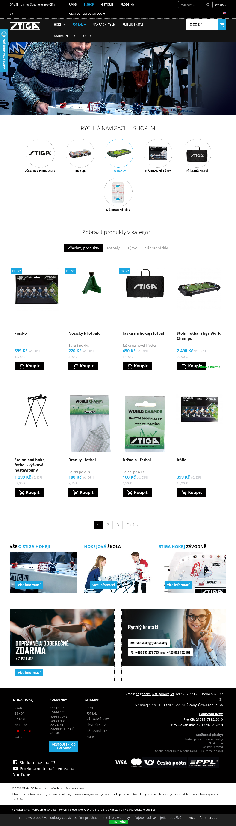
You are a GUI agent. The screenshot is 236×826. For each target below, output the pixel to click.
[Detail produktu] (37, 289)
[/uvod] (25, 26)
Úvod (73, 4)
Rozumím (119, 822)
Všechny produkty (83, 248)
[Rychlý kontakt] (173, 645)
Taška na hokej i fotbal (143, 333)
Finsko (21, 333)
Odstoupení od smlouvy (87, 14)
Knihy (87, 36)
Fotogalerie (23, 731)
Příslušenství (132, 24)
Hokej (58, 24)
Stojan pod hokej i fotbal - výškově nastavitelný (31, 465)
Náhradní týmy (104, 24)
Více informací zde (203, 817)
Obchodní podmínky (57, 710)
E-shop (89, 4)
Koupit (29, 366)
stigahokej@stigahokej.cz (155, 694)
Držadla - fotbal (137, 459)
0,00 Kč (196, 24)
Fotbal (77, 24)
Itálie (181, 459)
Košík (18, 737)
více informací (29, 585)
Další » (132, 524)
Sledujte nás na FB (36, 762)
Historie (107, 4)
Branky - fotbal (82, 459)
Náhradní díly (65, 36)
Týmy (132, 248)
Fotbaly (113, 248)
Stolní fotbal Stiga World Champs (199, 336)
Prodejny (127, 4)
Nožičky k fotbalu (84, 333)
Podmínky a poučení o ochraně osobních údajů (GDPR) (62, 725)
